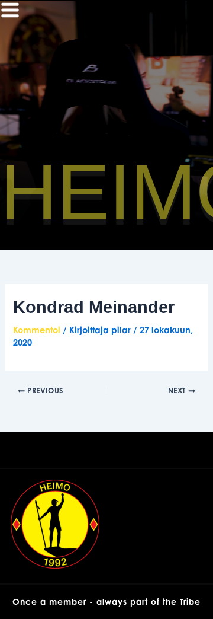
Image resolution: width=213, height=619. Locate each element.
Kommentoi (36, 330)
